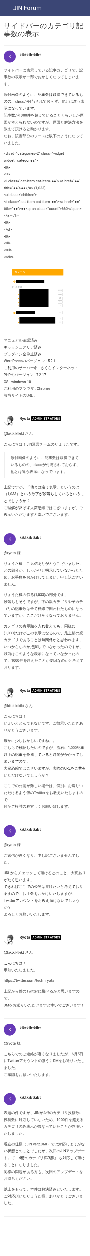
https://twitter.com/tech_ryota (29, 980)
